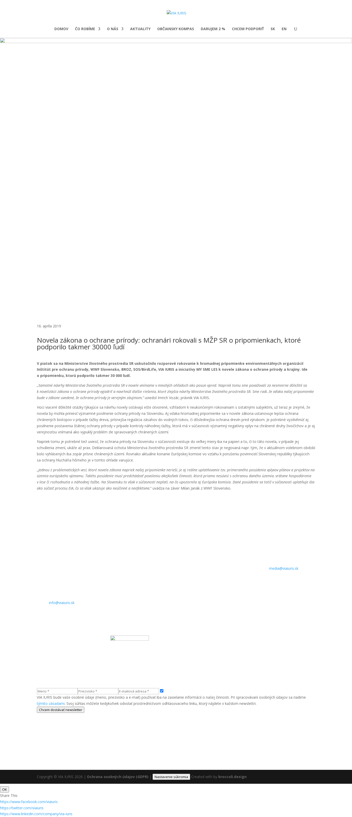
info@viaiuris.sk (61, 602)
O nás (112, 29)
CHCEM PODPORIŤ (248, 29)
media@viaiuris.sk (283, 568)
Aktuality (140, 29)
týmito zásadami (51, 703)
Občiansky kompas (175, 29)
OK (4, 789)
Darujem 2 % (213, 29)
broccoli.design (232, 776)
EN (284, 29)
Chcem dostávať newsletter (60, 709)
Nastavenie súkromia (171, 776)
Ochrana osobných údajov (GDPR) (117, 776)
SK (273, 29)
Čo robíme (85, 29)
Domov (61, 29)
